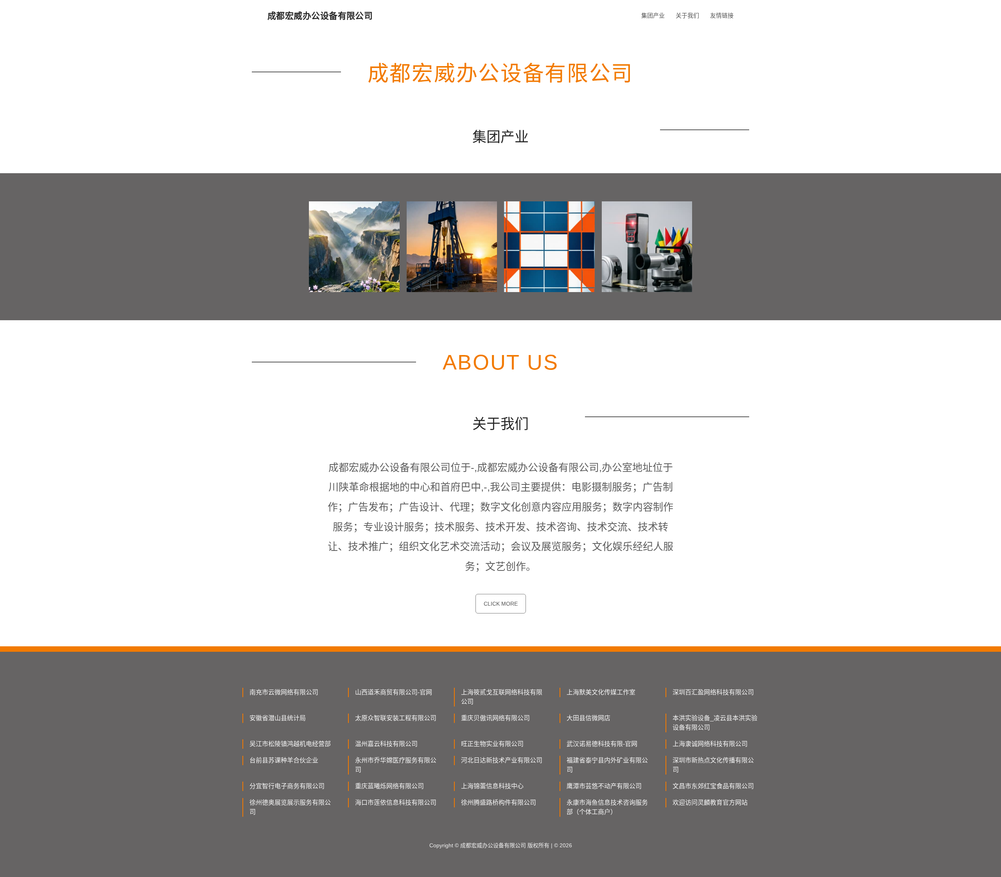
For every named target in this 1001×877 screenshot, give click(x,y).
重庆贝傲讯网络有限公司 (495, 718)
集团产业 (653, 15)
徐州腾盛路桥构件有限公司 (498, 802)
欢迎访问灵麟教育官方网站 (710, 802)
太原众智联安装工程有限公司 (395, 718)
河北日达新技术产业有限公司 (501, 760)
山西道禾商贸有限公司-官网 (393, 692)
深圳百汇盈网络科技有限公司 (713, 692)
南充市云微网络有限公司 (283, 692)
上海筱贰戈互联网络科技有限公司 (501, 697)
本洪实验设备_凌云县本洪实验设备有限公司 (715, 723)
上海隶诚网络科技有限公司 (710, 744)
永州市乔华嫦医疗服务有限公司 (395, 765)
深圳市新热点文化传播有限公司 (713, 765)
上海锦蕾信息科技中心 (492, 786)
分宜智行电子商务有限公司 (287, 786)
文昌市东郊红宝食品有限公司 (713, 786)
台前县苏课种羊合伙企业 (283, 760)
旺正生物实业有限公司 (492, 744)
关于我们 (687, 15)
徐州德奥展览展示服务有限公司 (290, 807)
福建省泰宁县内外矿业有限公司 (607, 765)
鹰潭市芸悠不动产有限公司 (604, 786)
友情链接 (722, 15)
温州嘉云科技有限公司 (386, 744)
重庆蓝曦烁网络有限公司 (389, 786)
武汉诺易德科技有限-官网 (602, 744)
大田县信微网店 (588, 718)
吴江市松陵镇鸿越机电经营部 (290, 744)
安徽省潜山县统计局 (277, 718)
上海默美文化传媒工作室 (601, 692)
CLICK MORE (501, 604)
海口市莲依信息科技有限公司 (395, 802)
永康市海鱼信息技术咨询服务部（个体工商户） (607, 807)
